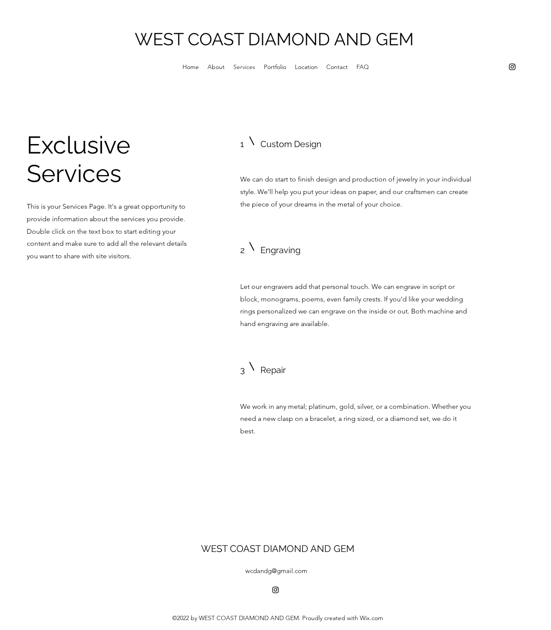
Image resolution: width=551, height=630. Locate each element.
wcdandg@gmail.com (276, 571)
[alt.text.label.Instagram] (512, 67)
